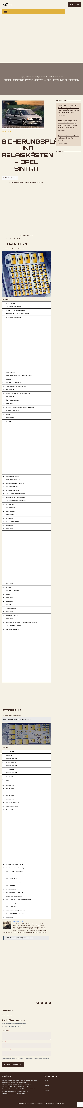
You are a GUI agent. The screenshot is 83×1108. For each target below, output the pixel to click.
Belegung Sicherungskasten (28, 76)
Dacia (46, 1088)
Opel (3, 131)
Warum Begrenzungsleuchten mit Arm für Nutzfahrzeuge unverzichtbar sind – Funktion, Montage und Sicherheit (68, 124)
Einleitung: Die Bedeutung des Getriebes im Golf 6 (15, 1091)
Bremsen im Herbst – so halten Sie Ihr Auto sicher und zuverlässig (68, 138)
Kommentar (5, 1030)
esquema (47, 1090)
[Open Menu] (5, 11)
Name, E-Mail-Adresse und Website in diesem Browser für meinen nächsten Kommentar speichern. (26, 1059)
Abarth (46, 1080)
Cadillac (47, 1085)
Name (4, 1042)
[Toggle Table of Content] (15, 178)
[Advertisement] (41, 27)
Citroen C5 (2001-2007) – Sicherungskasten (13, 1093)
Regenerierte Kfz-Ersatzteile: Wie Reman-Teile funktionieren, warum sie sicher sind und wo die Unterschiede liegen (68, 109)
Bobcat (46, 1083)
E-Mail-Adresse (6, 1050)
